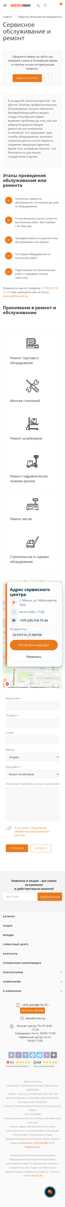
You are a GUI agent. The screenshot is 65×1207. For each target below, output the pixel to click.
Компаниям (12, 981)
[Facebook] (18, 1055)
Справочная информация (22, 963)
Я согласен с (32, 831)
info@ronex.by (32, 1147)
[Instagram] (25, 1055)
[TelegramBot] (32, 1055)
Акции (8, 925)
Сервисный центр (16, 944)
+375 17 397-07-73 (32, 1175)
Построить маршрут (33, 645)
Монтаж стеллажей (25, 400)
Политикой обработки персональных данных (32, 831)
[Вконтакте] (11, 1055)
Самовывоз (22, 1033)
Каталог (9, 916)
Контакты (10, 953)
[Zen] (54, 1055)
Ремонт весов (21, 519)
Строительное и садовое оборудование (29, 559)
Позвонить (33, 657)
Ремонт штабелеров (26, 438)
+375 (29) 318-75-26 (33, 620)
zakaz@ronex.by (35, 1018)
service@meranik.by (15, 296)
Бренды (8, 935)
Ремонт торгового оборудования (24, 360)
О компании (12, 991)
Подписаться (50, 897)
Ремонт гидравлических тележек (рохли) (29, 478)
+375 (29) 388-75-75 (34, 1005)
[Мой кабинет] (52, 6)
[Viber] (47, 1055)
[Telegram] (40, 1055)
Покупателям (13, 972)
